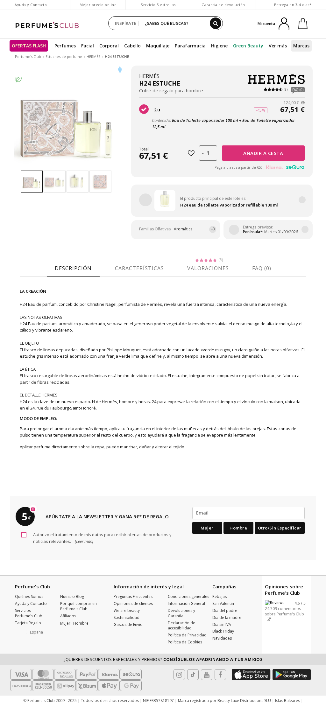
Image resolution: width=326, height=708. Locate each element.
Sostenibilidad (126, 617)
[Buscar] (215, 23)
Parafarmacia (190, 46)
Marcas (301, 46)
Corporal (109, 46)
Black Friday (223, 631)
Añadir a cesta (263, 153)
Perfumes (65, 46)
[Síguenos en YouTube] (206, 674)
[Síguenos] (220, 674)
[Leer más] (83, 541)
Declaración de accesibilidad (181, 625)
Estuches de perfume (64, 56)
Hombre (238, 528)
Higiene (219, 46)
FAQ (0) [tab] (261, 268)
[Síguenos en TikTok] (193, 674)
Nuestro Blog (72, 596)
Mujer (207, 528)
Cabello (132, 46)
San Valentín (223, 603)
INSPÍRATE (125, 23)
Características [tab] (139, 268)
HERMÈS (93, 56)
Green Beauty (248, 46)
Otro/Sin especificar (279, 528)
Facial (87, 46)
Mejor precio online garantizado (98, 7)
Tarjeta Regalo (28, 623)
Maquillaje (157, 46)
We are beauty (127, 610)
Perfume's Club (28, 56)
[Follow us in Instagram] (179, 674)
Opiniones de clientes (133, 603)
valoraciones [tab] (208, 268)
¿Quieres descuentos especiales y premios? (163, 659)
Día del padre (224, 610)
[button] (33, 632)
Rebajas (219, 596)
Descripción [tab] (73, 268)
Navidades (222, 638)
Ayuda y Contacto (31, 4)
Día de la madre (226, 617)
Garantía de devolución (223, 4)
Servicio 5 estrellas (158, 4)
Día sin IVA (221, 624)
